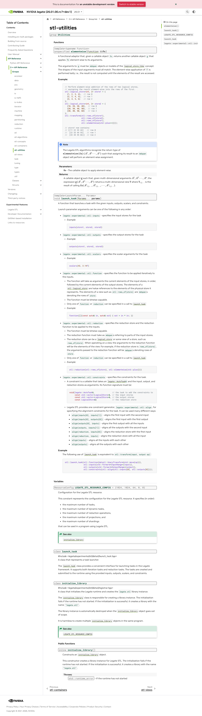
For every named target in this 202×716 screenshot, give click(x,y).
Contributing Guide (16, 45)
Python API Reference (20, 63)
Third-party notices (16, 198)
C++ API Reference (18, 67)
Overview (12, 32)
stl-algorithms (20, 137)
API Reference (14, 58)
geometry (18, 89)
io (15, 93)
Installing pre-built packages (20, 37)
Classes (15, 180)
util (15, 176)
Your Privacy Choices (29, 706)
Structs (15, 185)
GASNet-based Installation (20, 218)
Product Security (94, 706)
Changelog (12, 194)
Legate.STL (13, 209)
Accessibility (62, 706)
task (16, 159)
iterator (17, 106)
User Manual (13, 54)
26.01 (77, 11)
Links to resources (16, 222)
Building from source (17, 41)
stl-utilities (19, 150)
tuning (17, 163)
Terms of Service (47, 706)
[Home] (48, 19)
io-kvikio (18, 102)
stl (15, 132)
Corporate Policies (77, 706)
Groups (15, 71)
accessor (18, 76)
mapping (18, 115)
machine (18, 111)
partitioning (19, 119)
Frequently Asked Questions (20, 50)
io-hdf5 (17, 98)
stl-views (18, 154)
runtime (18, 128)
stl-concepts (20, 141)
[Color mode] (194, 11)
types (16, 172)
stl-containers (20, 145)
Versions (11, 189)
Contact (107, 706)
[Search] (187, 11)
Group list (93, 19)
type (16, 167)
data (16, 80)
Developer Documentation (19, 214)
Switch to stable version (131, 4)
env (16, 85)
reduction (18, 124)
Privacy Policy (12, 706)
